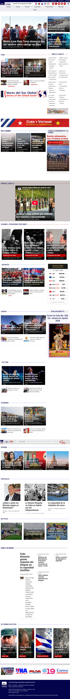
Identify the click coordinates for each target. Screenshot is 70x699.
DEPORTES (5, 265)
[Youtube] (59, 4)
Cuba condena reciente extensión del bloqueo (43, 577)
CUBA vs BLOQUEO (7, 548)
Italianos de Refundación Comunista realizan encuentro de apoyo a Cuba (43, 561)
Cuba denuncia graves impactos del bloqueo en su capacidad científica (14, 82)
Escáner (27, 6)
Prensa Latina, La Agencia (49, 1)
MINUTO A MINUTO (58, 54)
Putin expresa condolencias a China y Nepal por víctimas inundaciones (53, 75)
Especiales (37, 6)
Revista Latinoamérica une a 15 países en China (57, 137)
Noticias (8, 6)
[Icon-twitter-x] (56, 4)
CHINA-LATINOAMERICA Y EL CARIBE (58, 132)
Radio (35, 10)
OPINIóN (4, 447)
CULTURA (5, 362)
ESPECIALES (5, 479)
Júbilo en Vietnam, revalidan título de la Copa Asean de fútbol (36, 291)
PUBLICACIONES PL (58, 311)
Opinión (18, 6)
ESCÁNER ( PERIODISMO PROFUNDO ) (14, 224)
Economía (5, 403)
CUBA (3, 55)
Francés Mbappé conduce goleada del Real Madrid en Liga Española (15, 291)
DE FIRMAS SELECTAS (8, 624)
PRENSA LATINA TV (7, 183)
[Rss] (65, 4)
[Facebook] (53, 4)
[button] (68, 3)
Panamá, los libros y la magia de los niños (14, 389)
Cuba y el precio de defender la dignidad (61, 559)
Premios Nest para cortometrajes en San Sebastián (63, 86)
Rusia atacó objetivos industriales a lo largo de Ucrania (64, 99)
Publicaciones (49, 6)
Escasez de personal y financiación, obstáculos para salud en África (15, 339)
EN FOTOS (4, 519)
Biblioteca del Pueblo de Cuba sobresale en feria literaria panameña (36, 389)
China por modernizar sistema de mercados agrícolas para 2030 (38, 430)
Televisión (61, 6)
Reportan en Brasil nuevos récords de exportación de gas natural (14, 430)
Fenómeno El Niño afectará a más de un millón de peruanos (37, 339)
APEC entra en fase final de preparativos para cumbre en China (64, 62)
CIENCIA (4, 311)
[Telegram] (62, 4)
